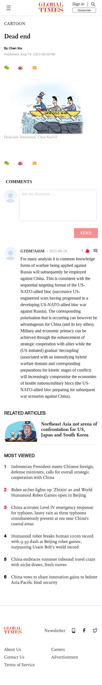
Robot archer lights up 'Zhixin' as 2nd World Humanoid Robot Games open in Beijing (51, 492)
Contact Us (14, 657)
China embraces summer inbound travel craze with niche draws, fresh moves (53, 562)
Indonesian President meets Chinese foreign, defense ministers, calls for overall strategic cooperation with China (52, 472)
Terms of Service (19, 664)
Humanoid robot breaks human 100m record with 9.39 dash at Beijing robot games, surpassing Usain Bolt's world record (52, 541)
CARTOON (14, 23)
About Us (12, 649)
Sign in (78, 4)
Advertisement (64, 657)
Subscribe (84, 10)
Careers (58, 649)
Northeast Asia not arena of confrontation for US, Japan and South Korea (69, 429)
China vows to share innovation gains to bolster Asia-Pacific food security (54, 579)
